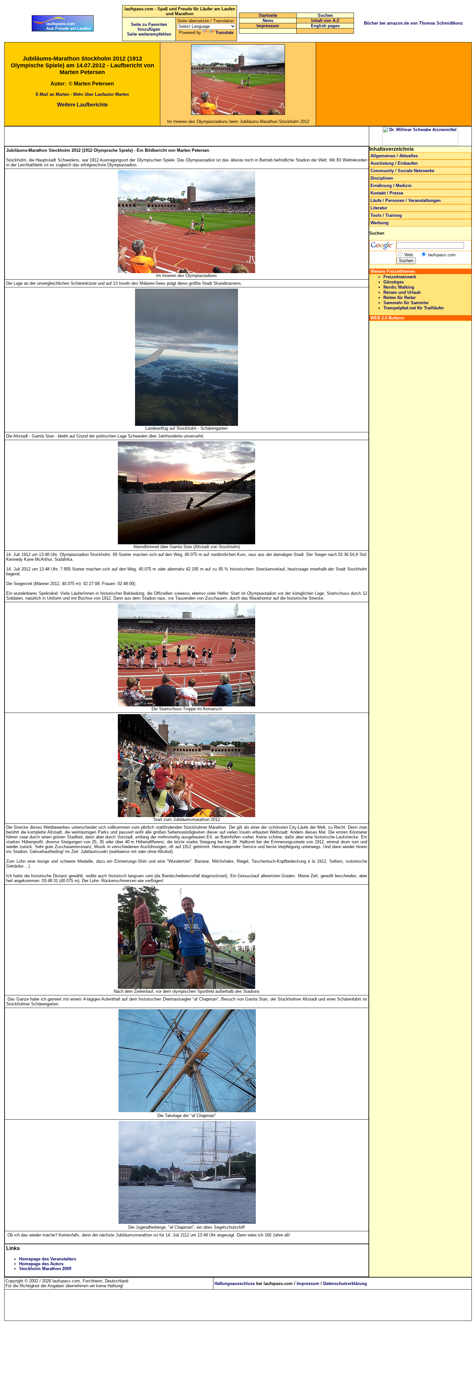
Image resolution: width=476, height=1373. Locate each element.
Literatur (378, 207)
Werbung (379, 222)
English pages (325, 25)
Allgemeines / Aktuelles (394, 155)
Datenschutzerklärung (345, 1283)
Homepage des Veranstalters (47, 1259)
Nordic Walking (398, 287)
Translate (224, 32)
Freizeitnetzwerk (399, 276)
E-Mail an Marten (52, 94)
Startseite (267, 15)
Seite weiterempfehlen (149, 34)
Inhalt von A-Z (325, 20)
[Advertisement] (393, 84)
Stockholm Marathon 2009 (45, 1268)
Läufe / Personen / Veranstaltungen (405, 200)
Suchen (325, 15)
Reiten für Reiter (399, 297)
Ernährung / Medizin (391, 185)
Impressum (267, 25)
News (268, 20)
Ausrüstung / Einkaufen (394, 163)
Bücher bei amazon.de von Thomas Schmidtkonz (413, 23)
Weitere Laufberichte (82, 104)
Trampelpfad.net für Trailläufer (413, 307)
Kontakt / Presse (386, 193)
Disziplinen (381, 178)
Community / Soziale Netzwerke (402, 170)
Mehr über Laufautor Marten (101, 94)
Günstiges (393, 282)
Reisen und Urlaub (402, 292)
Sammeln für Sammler (406, 302)
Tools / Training (386, 215)
